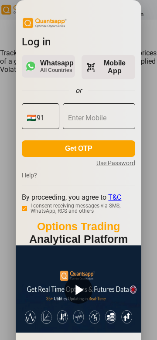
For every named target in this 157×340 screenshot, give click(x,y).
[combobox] (45, 118)
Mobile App (106, 67)
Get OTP (78, 148)
